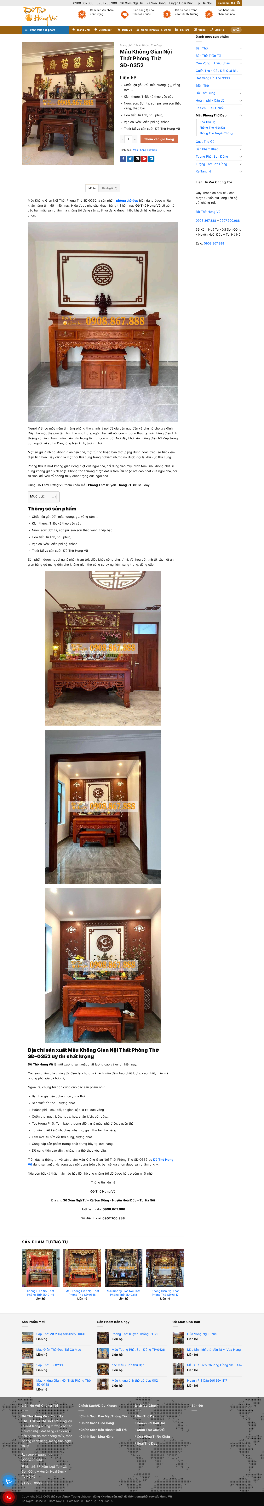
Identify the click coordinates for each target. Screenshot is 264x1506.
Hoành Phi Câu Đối (151, 1423)
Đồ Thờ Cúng (205, 93)
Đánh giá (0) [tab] (109, 188)
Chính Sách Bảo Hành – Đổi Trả (103, 1430)
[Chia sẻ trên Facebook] (123, 159)
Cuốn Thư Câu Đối (150, 1430)
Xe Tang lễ (203, 171)
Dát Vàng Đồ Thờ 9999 (213, 78)
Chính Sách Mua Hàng (96, 1436)
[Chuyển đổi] (240, 48)
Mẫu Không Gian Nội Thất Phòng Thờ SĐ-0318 (123, 1292)
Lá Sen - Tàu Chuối (210, 108)
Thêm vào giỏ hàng (159, 139)
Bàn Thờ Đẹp (146, 1416)
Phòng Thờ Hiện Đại (212, 127)
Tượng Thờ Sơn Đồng (211, 164)
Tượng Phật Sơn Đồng (212, 156)
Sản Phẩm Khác (207, 149)
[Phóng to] (27, 160)
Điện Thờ (202, 85)
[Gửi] (238, 30)
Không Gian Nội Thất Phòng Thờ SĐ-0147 (165, 1292)
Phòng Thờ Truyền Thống (216, 133)
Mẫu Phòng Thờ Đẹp (211, 115)
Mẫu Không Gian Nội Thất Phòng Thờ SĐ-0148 (82, 1292)
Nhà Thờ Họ (207, 122)
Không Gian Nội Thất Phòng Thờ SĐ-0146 (40, 1292)
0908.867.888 (206, 220)
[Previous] (22, 1278)
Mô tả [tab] (92, 188)
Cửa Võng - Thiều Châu (213, 63)
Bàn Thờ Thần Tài (208, 56)
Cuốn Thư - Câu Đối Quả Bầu (217, 71)
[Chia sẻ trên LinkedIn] (151, 159)
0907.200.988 (230, 220)
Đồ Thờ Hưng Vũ (208, 212)
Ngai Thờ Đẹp (147, 1443)
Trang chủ (126, 45)
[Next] (184, 1278)
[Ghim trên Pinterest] (144, 159)
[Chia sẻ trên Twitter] (130, 159)
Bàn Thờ (202, 48)
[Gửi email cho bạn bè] (137, 159)
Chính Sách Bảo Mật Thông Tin (103, 1416)
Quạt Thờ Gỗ (205, 141)
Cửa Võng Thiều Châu (153, 1436)
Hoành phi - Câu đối (210, 100)
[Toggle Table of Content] (51, 497)
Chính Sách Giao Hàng (97, 1423)
